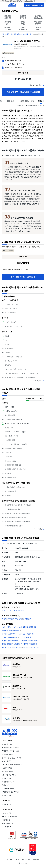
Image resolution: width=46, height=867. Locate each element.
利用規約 (9, 859)
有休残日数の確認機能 (10, 641)
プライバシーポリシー (23, 859)
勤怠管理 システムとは (38, 17)
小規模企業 (27, 619)
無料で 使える (38, 29)
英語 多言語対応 (23, 29)
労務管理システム (8, 782)
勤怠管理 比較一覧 (7, 17)
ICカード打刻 (6, 627)
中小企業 (18, 619)
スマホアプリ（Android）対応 (12, 647)
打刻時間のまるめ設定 (10, 637)
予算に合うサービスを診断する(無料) (23, 92)
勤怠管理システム (8, 795)
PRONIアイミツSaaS (9, 817)
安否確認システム (8, 771)
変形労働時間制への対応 (11, 644)
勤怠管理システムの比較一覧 (22, 34)
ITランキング (6, 827)
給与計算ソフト (7, 744)
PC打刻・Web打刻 (19, 627)
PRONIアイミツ (7, 813)
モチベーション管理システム (11, 758)
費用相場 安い (7, 23)
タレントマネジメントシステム (12, 765)
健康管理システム (8, 778)
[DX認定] (16, 850)
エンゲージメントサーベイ (11, 748)
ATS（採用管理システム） (10, 792)
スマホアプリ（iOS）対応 (29, 644)
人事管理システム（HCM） (11, 751)
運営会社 (36, 859)
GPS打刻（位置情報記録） (11, 630)
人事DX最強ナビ (7, 34)
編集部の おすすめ (23, 17)
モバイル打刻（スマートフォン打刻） (14, 634)
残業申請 (30, 634)
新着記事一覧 (7, 804)
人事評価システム (8, 754)
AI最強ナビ (6, 820)
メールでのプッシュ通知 (31, 647)
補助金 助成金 (23, 23)
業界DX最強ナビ (8, 823)
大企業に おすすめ (7, 29)
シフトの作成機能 (25, 637)
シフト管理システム (8, 789)
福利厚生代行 (7, 761)
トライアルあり (19, 611)
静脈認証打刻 (32, 627)
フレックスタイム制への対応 (29, 641)
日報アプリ (5, 785)
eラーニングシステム (9, 775)
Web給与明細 (7, 768)
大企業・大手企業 (8, 619)
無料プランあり (7, 611)
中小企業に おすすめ (38, 23)
